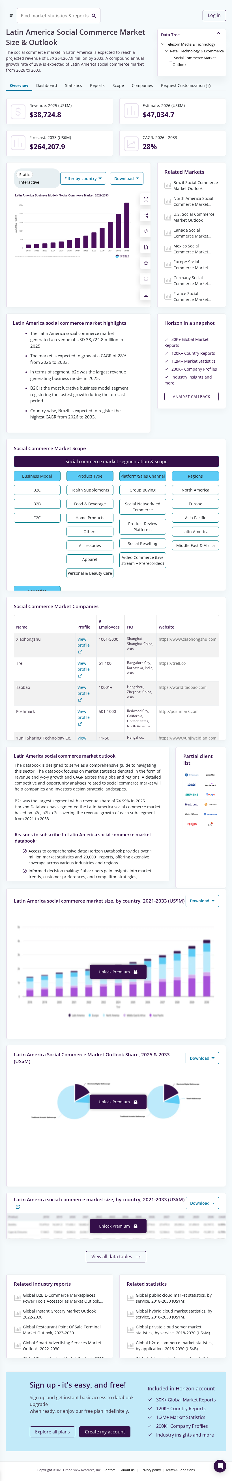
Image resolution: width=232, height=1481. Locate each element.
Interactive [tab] (29, 182)
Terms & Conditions (180, 1470)
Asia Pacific (195, 517)
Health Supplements (89, 490)
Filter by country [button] (81, 178)
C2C (37, 517)
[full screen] (146, 199)
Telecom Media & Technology (190, 44)
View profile (84, 642)
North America (195, 490)
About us (127, 1470)
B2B (37, 504)
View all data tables (112, 1256)
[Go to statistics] (18, 1206)
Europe (195, 504)
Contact (109, 1470)
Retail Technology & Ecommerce (197, 51)
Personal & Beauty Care (90, 573)
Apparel (89, 559)
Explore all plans (52, 1432)
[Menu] (11, 15)
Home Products (90, 517)
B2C (37, 490)
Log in (214, 15)
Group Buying (143, 490)
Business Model (37, 476)
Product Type (90, 476)
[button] (191, 43)
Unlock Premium (115, 971)
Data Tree (170, 34)
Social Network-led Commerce (142, 506)
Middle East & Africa (195, 545)
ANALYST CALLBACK (191, 396)
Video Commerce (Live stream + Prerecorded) (142, 560)
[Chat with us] (220, 1466)
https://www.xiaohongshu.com (187, 639)
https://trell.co (172, 663)
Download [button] (124, 178)
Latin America (195, 531)
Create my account (105, 1432)
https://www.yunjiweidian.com (187, 738)
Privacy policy (151, 1470)
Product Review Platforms (142, 526)
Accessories (90, 545)
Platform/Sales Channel (143, 476)
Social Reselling (142, 543)
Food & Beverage (90, 504)
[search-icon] (94, 15)
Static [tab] (24, 174)
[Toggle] (163, 43)
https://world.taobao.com (183, 687)
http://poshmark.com (179, 711)
